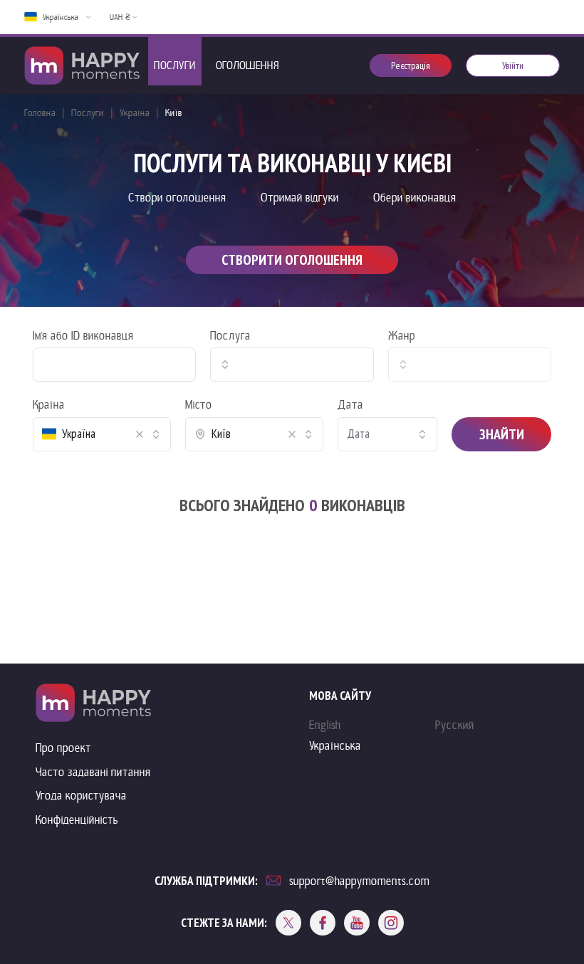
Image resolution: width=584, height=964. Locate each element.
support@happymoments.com (359, 881)
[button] (139, 434)
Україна (135, 113)
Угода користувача (81, 796)
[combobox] (291, 364)
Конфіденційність (77, 820)
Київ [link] (173, 113)
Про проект (63, 748)
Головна (40, 113)
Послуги (87, 113)
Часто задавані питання (93, 772)
